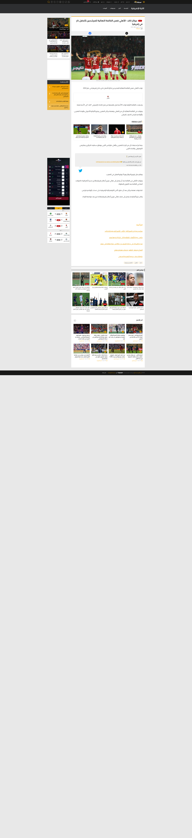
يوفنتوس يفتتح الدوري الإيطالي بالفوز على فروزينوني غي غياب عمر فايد (117, 337)
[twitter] (54, 2)
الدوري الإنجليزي (116, 358)
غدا (51, 208)
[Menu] (143, 2)
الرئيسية (126, 8)
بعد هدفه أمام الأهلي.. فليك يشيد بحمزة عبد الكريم (58, 106)
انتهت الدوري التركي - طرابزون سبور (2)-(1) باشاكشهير (58, 87)
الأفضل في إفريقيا (128, 262)
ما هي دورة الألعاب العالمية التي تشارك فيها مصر (125, 237)
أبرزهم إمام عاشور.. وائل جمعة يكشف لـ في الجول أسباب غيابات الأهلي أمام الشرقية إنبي (58, 94)
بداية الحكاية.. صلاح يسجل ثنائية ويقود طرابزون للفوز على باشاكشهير (99, 356)
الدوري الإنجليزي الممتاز (65, 230)
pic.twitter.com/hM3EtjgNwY (112, 162)
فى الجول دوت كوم (138, 372)
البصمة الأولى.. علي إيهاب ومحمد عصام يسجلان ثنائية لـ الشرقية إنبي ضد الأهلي (134, 356)
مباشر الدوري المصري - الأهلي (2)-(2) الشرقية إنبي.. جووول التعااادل (58, 28)
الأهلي (108, 98)
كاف (141, 262)
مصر (127, 2)
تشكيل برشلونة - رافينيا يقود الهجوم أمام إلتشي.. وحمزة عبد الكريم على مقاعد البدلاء (82, 337)
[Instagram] (60, 2)
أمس (66, 208)
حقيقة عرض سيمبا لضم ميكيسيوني (130, 256)
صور (102, 2)
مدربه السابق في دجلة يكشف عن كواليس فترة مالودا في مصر (121, 244)
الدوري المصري (86, 2)
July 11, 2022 (128, 165)
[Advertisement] (129, 211)
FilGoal (138, 28)
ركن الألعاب (95, 2)
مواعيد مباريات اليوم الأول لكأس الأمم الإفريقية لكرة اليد (123, 231)
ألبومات (105, 8)
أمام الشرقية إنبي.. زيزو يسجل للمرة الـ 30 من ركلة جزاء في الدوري (135, 337)
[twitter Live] (57, 2)
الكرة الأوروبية (99, 360)
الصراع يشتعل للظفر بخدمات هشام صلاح (128, 250)
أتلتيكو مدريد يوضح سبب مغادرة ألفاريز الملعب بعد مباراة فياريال (82, 355)
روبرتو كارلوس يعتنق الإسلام (58, 102)
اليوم (58, 208)
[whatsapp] (68, 2)
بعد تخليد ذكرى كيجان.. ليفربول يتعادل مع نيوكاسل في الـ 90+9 (117, 355)
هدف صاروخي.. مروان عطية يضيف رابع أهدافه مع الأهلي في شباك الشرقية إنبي (99, 337)
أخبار (122, 2)
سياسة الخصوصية (112, 372)
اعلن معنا (104, 372)
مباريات (115, 2)
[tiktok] (66, 2)
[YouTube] (63, 2)
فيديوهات (108, 2)
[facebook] (51, 2)
